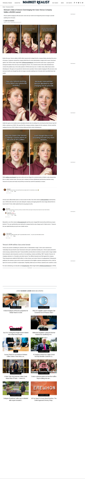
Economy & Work (9, 6)
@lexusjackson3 (22, 222)
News (62, 2)
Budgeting (17, 2)
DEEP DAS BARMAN (9, 20)
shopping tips (25, 265)
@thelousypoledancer (27, 62)
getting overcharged (11, 177)
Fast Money (55, 2)
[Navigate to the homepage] (36, 2)
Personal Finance (7, 2)
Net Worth (69, 2)
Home (4, 6)
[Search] (74, 2)
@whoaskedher (45, 199)
